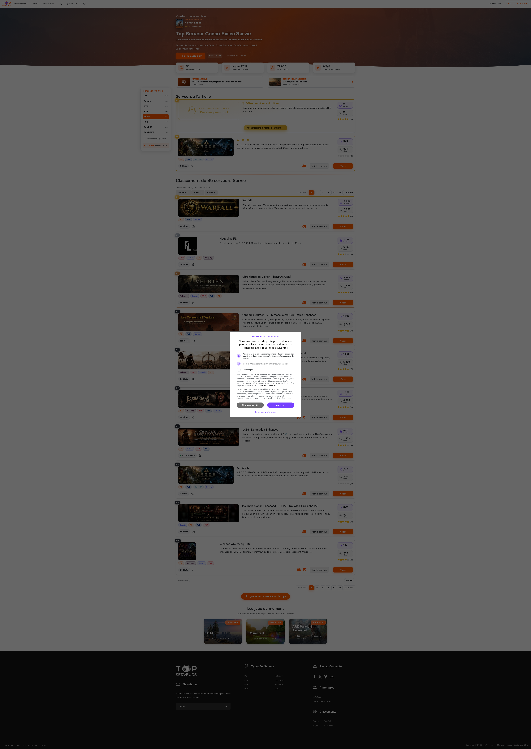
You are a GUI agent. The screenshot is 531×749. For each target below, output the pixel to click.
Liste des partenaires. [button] (267, 385)
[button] (265, 370)
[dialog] (265, 374)
